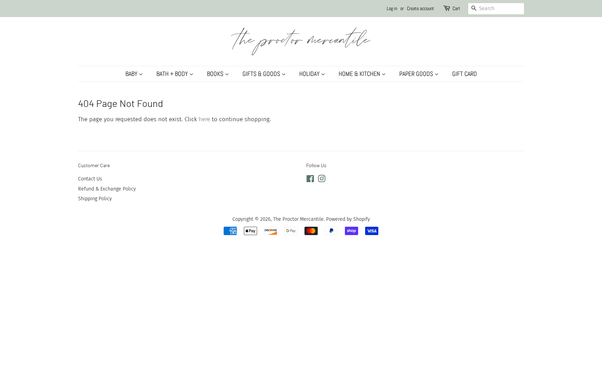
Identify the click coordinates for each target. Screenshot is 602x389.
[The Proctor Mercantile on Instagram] (321, 180)
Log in (392, 8)
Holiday (310, 74)
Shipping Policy (95, 198)
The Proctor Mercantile (298, 219)
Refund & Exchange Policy (107, 189)
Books (216, 74)
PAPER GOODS (416, 74)
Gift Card (464, 74)
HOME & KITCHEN (360, 74)
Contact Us (90, 179)
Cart (456, 8)
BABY (132, 74)
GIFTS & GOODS (261, 74)
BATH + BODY (172, 74)
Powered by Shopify (348, 219)
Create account (420, 8)
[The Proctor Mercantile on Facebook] (310, 180)
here (204, 119)
